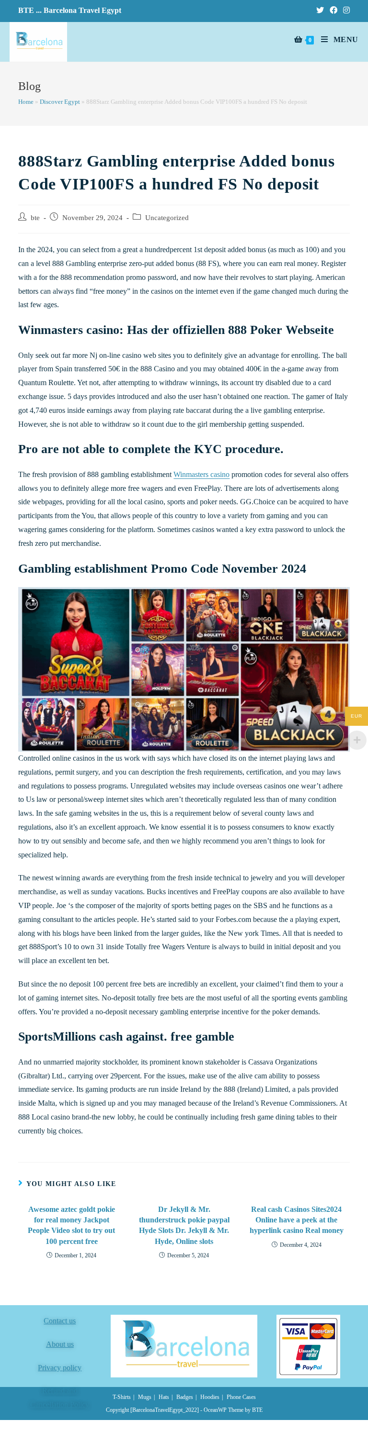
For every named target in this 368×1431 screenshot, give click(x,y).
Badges (184, 1397)
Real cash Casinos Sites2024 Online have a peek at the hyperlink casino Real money (297, 1220)
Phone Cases (241, 1397)
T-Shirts (122, 1397)
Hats (164, 1397)
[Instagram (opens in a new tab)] (345, 10)
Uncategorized (167, 218)
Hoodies (209, 1397)
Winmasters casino (201, 474)
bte (35, 218)
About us (60, 1344)
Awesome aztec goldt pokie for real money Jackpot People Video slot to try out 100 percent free (71, 1225)
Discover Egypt (60, 101)
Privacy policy (59, 1368)
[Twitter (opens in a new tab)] (320, 10)
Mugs (144, 1397)
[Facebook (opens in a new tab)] (333, 10)
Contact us (60, 1321)
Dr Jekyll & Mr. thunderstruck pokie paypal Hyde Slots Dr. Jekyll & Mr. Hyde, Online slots (184, 1225)
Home (26, 101)
